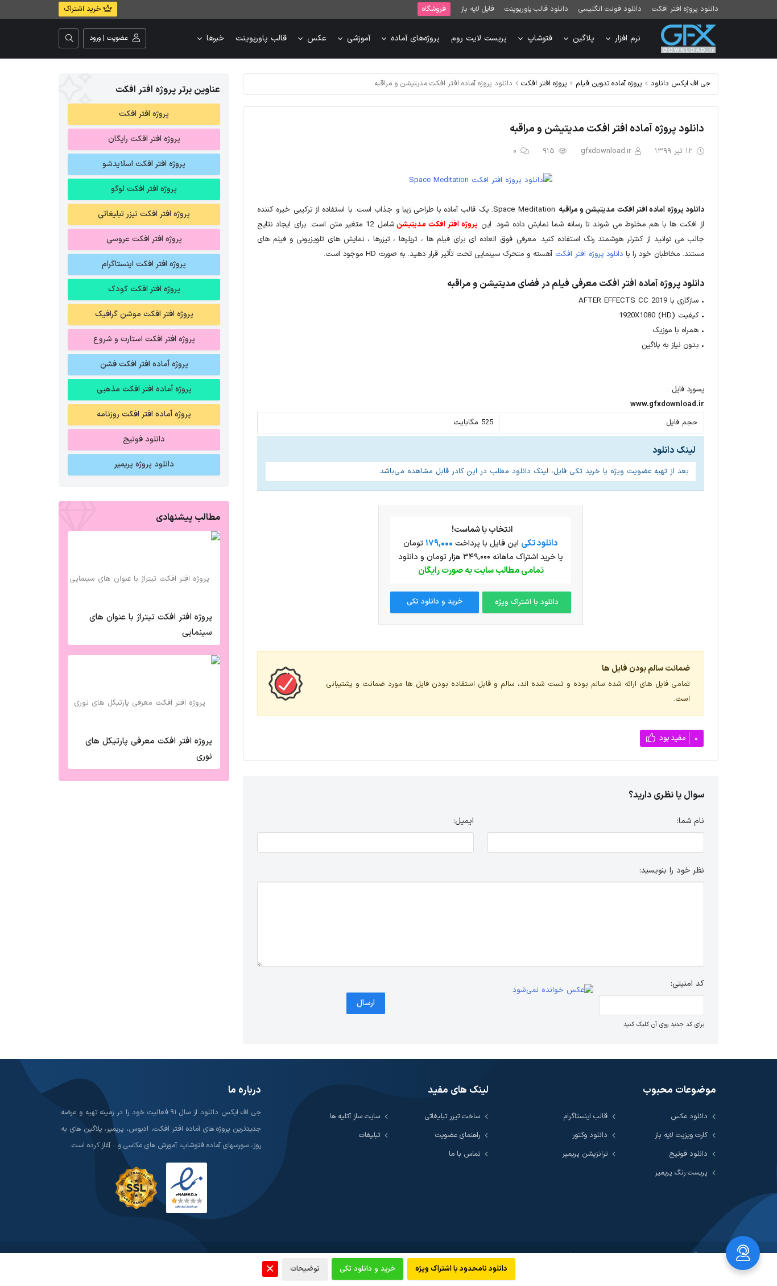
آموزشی (358, 38)
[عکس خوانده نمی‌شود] (553, 990)
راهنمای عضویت (457, 1135)
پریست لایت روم (479, 38)
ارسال (366, 1003)
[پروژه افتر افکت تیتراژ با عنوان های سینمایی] (144, 568)
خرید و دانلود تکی (434, 601)
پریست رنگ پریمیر (681, 1172)
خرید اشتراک (83, 9)
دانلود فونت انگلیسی (610, 8)
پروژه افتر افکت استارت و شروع (144, 339)
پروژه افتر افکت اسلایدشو (143, 164)
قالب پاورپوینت (261, 38)
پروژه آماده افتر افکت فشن (144, 364)
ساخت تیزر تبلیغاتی (452, 1116)
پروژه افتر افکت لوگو (144, 189)
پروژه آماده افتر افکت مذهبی (144, 389)
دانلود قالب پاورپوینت (536, 8)
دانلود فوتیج (144, 439)
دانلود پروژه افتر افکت (685, 8)
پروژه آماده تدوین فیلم (609, 83)
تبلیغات (369, 1135)
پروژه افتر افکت (544, 83)
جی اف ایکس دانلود (680, 83)
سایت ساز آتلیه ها (355, 1116)
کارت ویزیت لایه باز (681, 1135)
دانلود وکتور (589, 1135)
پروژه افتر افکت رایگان (144, 139)
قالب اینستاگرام (585, 1116)
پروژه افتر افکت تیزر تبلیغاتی (144, 214)
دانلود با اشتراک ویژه (527, 602)
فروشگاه (434, 8)
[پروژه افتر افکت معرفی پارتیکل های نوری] (144, 692)
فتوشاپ (539, 38)
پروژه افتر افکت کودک (144, 289)
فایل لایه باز (477, 8)
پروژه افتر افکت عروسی (144, 239)
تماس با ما (464, 1153)
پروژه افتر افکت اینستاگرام (144, 264)
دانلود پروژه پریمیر (144, 464)
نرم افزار (627, 38)
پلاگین (583, 38)
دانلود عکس (689, 1116)
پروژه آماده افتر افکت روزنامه (144, 414)
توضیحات (305, 1269)
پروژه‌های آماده (415, 38)
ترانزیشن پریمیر (584, 1153)
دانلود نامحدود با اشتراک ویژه (461, 1269)
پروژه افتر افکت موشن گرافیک (144, 314)
